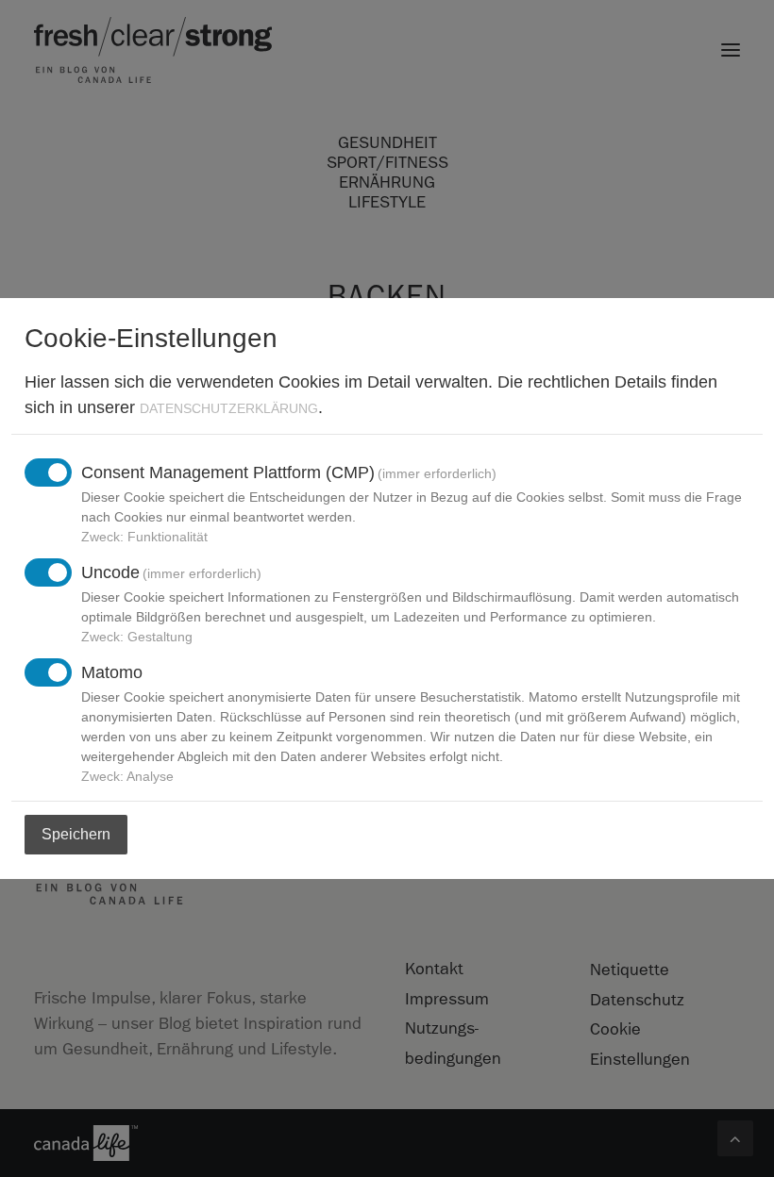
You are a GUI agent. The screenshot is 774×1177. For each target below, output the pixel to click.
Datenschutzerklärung (229, 408)
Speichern (76, 834)
